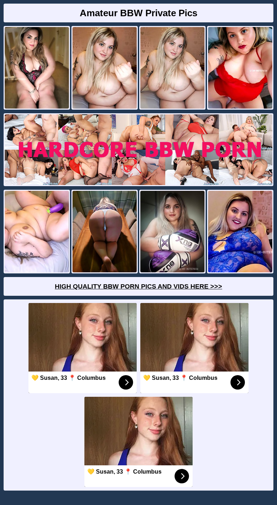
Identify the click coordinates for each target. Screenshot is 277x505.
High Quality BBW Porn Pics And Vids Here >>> (138, 286)
